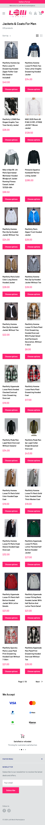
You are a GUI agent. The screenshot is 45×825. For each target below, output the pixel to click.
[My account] (35, 13)
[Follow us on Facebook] (4, 810)
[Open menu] (3, 13)
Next (38, 681)
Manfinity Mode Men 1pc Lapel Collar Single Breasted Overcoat (33, 444)
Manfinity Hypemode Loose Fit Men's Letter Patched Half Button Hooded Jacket (33, 547)
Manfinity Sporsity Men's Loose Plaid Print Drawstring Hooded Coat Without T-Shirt (11, 654)
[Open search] (30, 13)
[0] (40, 13)
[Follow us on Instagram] (9, 810)
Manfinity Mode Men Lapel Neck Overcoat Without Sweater (11, 443)
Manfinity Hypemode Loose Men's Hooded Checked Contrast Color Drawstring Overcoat (10, 392)
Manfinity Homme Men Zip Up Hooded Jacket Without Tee (10, 232)
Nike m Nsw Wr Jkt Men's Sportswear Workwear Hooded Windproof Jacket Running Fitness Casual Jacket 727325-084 (10, 179)
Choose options (11, 89)
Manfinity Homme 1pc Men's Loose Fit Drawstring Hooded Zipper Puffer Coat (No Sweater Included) (11, 70)
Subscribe (10, 790)
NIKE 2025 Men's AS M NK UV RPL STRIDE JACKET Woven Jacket (33, 123)
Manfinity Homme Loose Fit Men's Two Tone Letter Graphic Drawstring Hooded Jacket (33, 69)
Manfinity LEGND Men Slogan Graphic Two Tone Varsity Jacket (11, 122)
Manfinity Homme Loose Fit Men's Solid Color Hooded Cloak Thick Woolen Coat (33, 494)
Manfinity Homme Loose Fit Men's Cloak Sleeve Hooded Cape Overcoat (11, 545)
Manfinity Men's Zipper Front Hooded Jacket (33, 232)
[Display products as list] (41, 35)
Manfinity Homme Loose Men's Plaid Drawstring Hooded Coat (33, 390)
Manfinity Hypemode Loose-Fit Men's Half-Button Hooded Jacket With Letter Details (11, 600)
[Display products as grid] (37, 35)
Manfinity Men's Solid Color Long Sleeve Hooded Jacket (10, 280)
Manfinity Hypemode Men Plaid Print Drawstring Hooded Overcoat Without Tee (33, 654)
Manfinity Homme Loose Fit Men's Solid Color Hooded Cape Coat (10, 494)
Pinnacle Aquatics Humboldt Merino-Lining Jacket (32, 173)
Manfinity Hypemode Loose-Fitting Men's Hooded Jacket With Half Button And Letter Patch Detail (33, 600)
